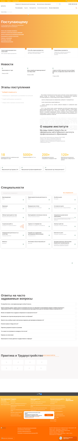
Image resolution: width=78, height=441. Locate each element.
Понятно (49, 415)
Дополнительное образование (44, 4)
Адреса (8, 1)
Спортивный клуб (53, 401)
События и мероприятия (55, 400)
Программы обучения (6, 39)
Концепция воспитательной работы (57, 405)
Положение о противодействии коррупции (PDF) (27, 433)
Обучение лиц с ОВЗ (54, 417)
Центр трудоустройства (49, 355)
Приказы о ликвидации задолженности (18, 403)
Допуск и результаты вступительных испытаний (12, 34)
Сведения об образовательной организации (25, 4)
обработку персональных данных (66, 438)
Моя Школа (13, 400)
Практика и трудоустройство (16, 412)
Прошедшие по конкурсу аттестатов (9, 36)
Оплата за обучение (15, 414)
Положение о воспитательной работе (57, 407)
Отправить (66, 435)
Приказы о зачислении (6, 38)
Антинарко (52, 403)
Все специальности (68, 192)
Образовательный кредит (7, 41)
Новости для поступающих (4, 401)
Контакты (3, 1)
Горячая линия (16, 1)
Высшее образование (69, 399)
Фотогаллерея (53, 419)
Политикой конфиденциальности (32, 417)
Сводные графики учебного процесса (38, 401)
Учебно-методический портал (37, 403)
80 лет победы (53, 420)
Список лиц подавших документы (9, 30)
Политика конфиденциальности (24, 431)
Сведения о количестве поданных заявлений (11, 32)
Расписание (13, 401)
